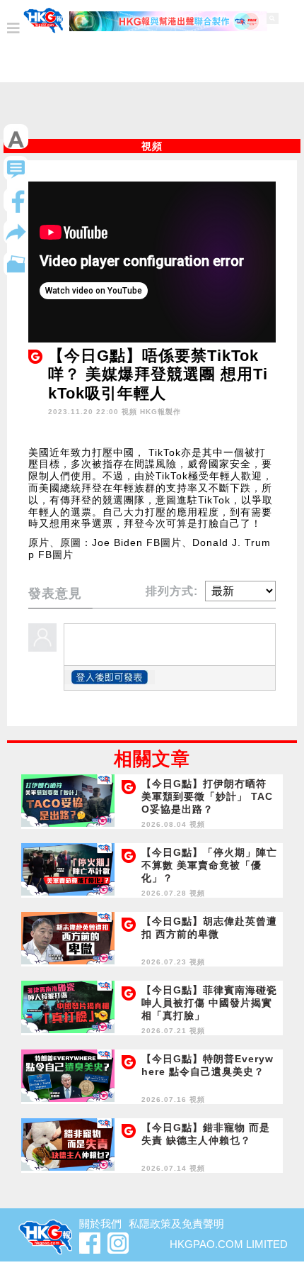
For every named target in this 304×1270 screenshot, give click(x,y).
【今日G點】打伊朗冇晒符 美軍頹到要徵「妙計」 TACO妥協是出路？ (207, 796)
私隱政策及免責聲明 (176, 1224)
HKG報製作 (160, 412)
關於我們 (100, 1224)
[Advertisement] (152, 114)
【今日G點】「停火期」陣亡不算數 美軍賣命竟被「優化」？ (209, 865)
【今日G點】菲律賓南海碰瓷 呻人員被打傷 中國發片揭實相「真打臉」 (209, 1002)
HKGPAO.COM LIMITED (229, 1244)
